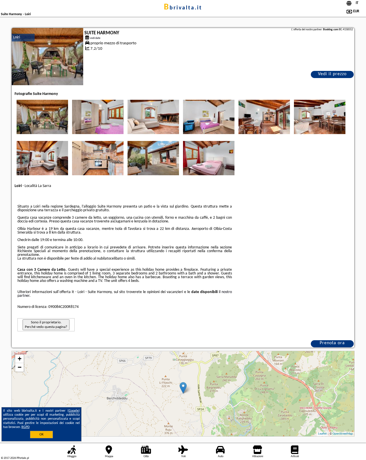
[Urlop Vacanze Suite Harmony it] (42, 117)
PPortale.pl (23, 458)
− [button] (19, 367)
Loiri (16, 37)
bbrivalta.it (183, 8)
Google (74, 411)
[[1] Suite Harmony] (47, 56)
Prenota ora (332, 343)
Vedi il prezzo (332, 74)
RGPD (25, 427)
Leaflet (322, 433)
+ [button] (19, 358)
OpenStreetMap (343, 433)
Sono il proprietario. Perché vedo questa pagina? (46, 324)
